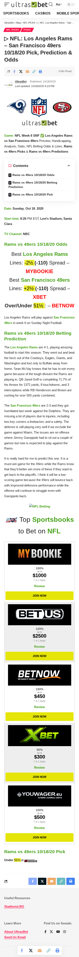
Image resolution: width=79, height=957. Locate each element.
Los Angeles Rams (45, 254)
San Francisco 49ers (45, 280)
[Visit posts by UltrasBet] (8, 83)
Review (39, 586)
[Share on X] (21, 71)
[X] (51, 932)
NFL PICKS (12, 30)
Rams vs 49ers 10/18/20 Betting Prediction (32, 185)
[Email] (27, 71)
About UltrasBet (16, 931)
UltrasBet (21, 81)
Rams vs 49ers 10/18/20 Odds (33, 175)
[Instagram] (65, 932)
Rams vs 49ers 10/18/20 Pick (32, 194)
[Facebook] (45, 932)
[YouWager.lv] (39, 795)
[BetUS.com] (39, 614)
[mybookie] (31, 860)
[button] (7, 4)
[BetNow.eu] (39, 675)
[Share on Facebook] (14, 71)
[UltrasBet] (29, 4)
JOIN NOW (39, 595)
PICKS (27, 30)
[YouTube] (58, 932)
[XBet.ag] (39, 735)
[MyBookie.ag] (39, 554)
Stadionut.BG (14, 906)
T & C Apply (39, 580)
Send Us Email (15, 937)
